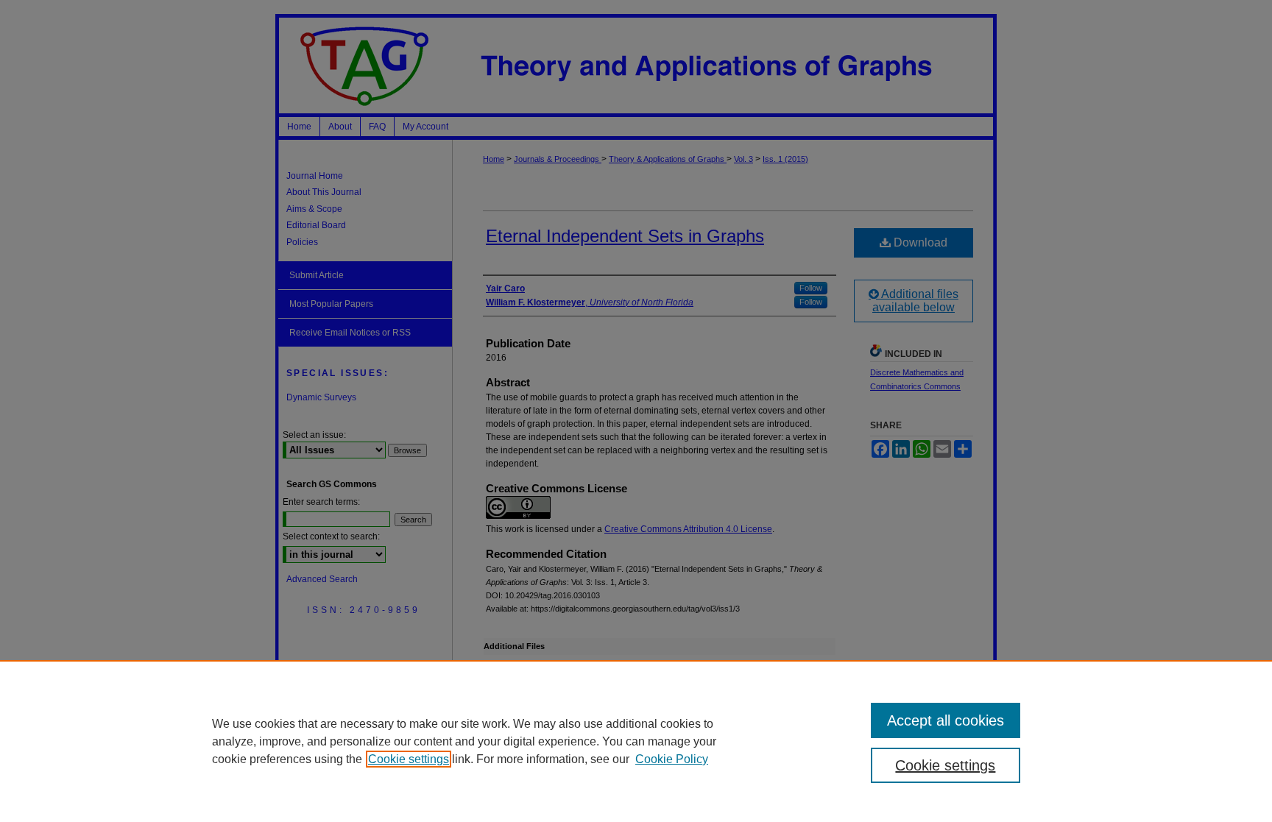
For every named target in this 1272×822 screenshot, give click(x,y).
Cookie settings (408, 759)
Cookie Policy (671, 759)
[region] (636, 741)
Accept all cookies (945, 720)
